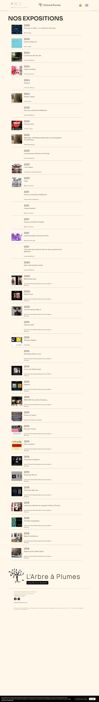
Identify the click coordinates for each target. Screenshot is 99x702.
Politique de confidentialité (20, 609)
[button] (80, 5)
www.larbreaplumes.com (20, 602)
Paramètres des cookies (81, 699)
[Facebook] (15, 599)
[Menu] (87, 5)
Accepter (92, 699)
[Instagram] (19, 599)
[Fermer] (97, 699)
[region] (48, 30)
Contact (72, 608)
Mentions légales (78, 608)
